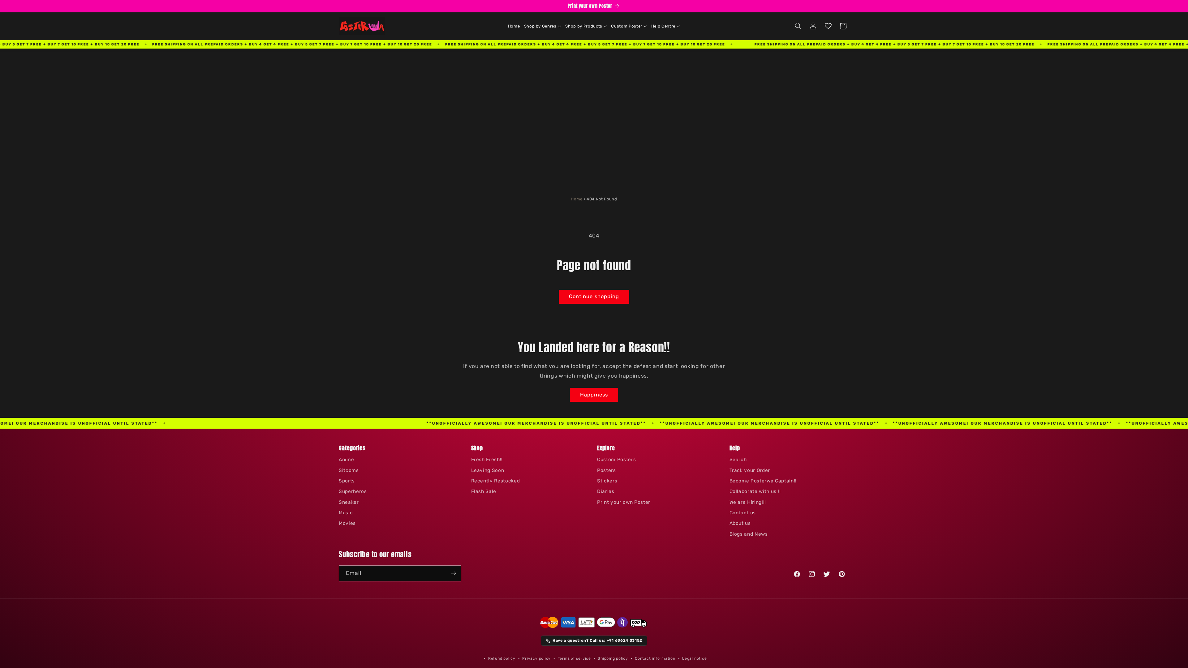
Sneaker (349, 502)
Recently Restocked (495, 481)
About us (740, 523)
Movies (347, 523)
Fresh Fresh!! (487, 459)
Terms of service (574, 658)
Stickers (607, 481)
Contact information (655, 658)
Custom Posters (616, 459)
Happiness (594, 395)
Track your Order (750, 470)
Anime (346, 459)
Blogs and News (749, 534)
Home (577, 199)
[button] (542, 26)
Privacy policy (536, 658)
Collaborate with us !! (755, 491)
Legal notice (694, 658)
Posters (606, 470)
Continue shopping (594, 296)
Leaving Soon (487, 470)
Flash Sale (484, 491)
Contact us (743, 513)
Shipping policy (613, 658)
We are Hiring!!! (748, 502)
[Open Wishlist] (828, 26)
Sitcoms (349, 470)
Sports (347, 481)
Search (738, 459)
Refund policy (501, 658)
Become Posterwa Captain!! (763, 481)
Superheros (353, 491)
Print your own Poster (623, 502)
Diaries (605, 491)
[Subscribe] (453, 573)
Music (346, 513)
